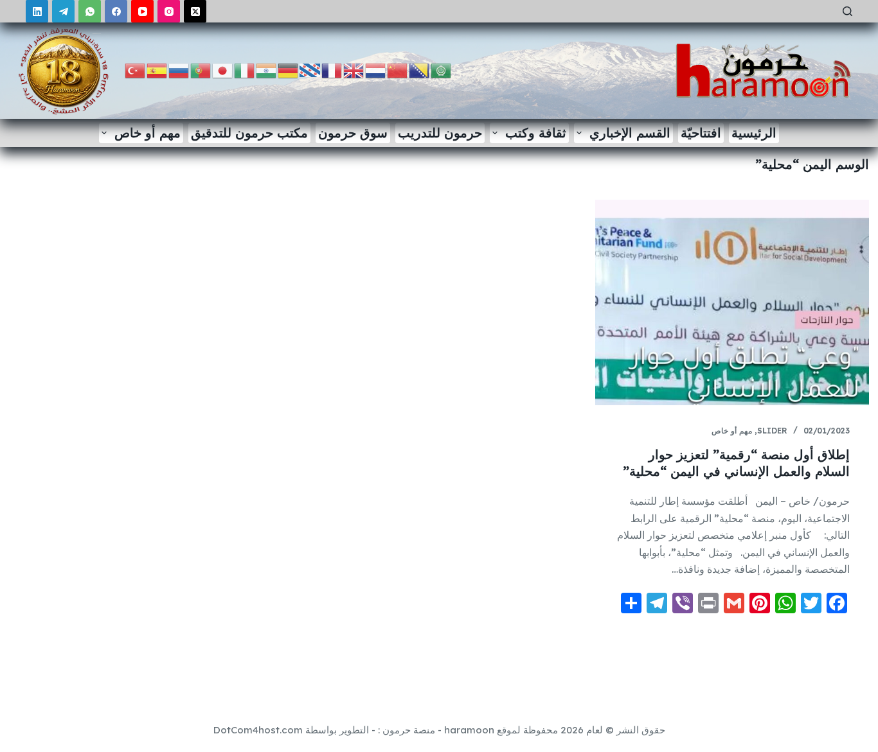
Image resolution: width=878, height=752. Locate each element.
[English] (354, 70)
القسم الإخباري (629, 133)
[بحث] (847, 11)
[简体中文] (398, 70)
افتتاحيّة (701, 133)
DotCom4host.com (258, 730)
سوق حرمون (353, 133)
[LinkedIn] (37, 11)
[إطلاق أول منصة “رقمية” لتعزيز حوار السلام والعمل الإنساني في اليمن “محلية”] (732, 302)
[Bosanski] (420, 70)
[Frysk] (310, 70)
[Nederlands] (376, 70)
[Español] (157, 70)
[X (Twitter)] (195, 11)
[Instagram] (168, 11)
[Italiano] (245, 70)
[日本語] (223, 70)
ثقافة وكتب (535, 133)
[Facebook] (116, 11)
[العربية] (441, 70)
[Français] (332, 70)
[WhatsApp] (89, 11)
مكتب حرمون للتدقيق (249, 133)
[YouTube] (142, 11)
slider (772, 430)
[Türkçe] (136, 70)
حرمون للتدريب (440, 133)
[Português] (201, 70)
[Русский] (179, 70)
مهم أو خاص (147, 133)
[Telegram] (63, 11)
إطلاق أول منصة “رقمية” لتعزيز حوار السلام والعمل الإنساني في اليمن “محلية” (736, 462)
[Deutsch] (289, 70)
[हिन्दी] (267, 70)
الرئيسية (753, 133)
